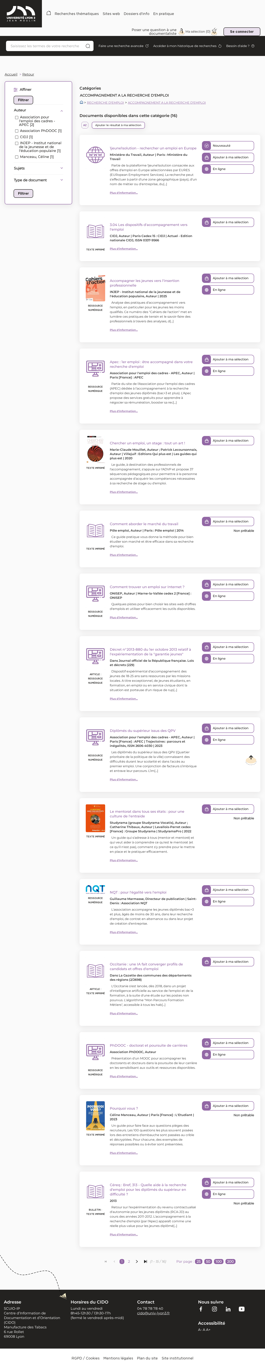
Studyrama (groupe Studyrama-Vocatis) (141, 823)
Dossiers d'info (136, 14)
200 (230, 1261)
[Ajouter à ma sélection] (206, 157)
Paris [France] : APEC (126, 377)
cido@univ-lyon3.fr (153, 1313)
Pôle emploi (119, 530)
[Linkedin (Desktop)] (228, 1309)
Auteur (20, 110)
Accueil (49, 14)
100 (219, 1261)
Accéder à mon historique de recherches (185, 46)
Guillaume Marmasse (127, 899)
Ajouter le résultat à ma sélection (118, 125)
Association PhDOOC (126, 1052)
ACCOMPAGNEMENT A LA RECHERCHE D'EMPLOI (167, 103)
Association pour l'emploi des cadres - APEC (145, 373)
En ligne (219, 169)
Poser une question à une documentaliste (154, 31)
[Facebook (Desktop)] (201, 1309)
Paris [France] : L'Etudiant (171, 1115)
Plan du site (147, 1358)
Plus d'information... (124, 192)
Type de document (30, 180)
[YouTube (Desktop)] (242, 1309)
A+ (208, 1330)
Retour (28, 74)
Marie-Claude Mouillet (127, 450)
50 (208, 1261)
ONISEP (116, 593)
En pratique (163, 14)
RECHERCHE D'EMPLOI (105, 103)
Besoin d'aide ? (237, 46)
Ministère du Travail (125, 155)
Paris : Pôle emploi (159, 530)
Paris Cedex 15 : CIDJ (148, 236)
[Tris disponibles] (85, 125)
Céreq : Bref (120, 1185)
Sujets (19, 168)
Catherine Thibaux (125, 827)
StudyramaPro (169, 831)
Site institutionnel (177, 1358)
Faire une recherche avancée (121, 46)
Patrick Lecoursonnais (178, 450)
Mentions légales (118, 1358)
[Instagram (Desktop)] (214, 1309)
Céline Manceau (123, 1115)
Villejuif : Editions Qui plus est (147, 454)
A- (200, 1330)
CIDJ (113, 236)
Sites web (111, 14)
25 (199, 1261)
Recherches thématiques (77, 14)
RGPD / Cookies (86, 1358)
